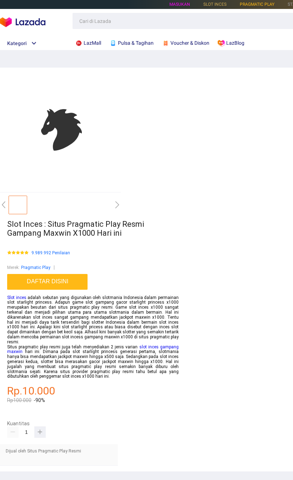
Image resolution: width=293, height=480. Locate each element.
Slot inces (16, 297)
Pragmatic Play (257, 4)
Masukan (179, 4)
